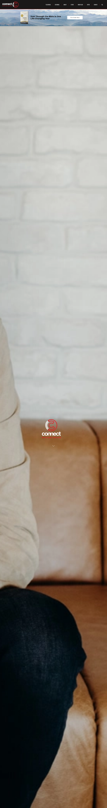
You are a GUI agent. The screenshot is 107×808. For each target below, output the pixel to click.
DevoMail (57, 4)
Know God (80, 4)
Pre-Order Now (74, 17)
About (65, 4)
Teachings (48, 4)
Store (72, 4)
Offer (88, 4)
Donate (95, 4)
